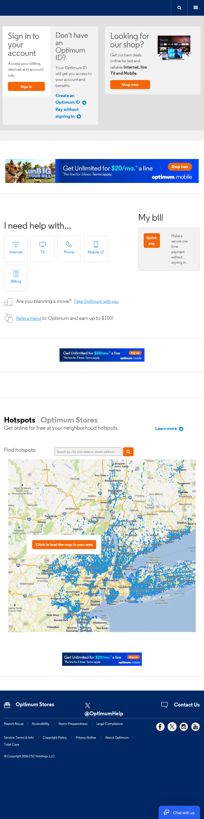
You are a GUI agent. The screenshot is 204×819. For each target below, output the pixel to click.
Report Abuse (14, 723)
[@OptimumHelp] (108, 704)
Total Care (11, 744)
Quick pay (151, 240)
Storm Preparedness (72, 723)
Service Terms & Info (19, 737)
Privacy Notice (86, 737)
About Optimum (117, 737)
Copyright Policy (55, 737)
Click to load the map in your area (64, 544)
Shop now (130, 84)
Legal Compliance (109, 723)
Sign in (26, 86)
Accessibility (40, 723)
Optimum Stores (69, 420)
